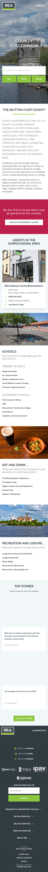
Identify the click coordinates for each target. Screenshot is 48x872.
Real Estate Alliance (24, 849)
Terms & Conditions (24, 858)
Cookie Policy (24, 854)
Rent (24, 79)
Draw (39, 79)
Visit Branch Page (16, 304)
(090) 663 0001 (15, 297)
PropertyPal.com (24, 867)
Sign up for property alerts (24, 222)
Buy (9, 79)
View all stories (24, 718)
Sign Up (24, 798)
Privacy (24, 861)
